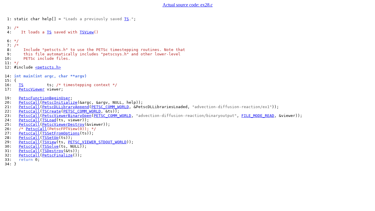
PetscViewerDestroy (63, 124)
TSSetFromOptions (61, 133)
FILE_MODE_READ (257, 115)
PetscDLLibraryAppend (65, 107)
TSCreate (51, 111)
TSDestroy (52, 151)
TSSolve (50, 146)
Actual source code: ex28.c (188, 4)
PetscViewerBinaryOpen (66, 115)
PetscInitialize (59, 102)
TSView (87, 32)
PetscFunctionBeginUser (44, 98)
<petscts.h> (48, 67)
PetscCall (29, 102)
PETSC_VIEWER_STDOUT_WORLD (97, 142)
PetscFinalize (57, 155)
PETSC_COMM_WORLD (110, 107)
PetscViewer (32, 89)
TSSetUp (50, 137)
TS (126, 19)
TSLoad (49, 120)
